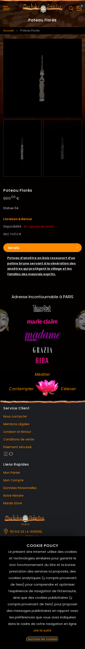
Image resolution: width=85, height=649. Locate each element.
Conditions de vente (18, 439)
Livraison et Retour (17, 432)
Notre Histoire (13, 495)
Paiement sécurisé (17, 447)
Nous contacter (15, 416)
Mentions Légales (16, 424)
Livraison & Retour (17, 219)
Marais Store (12, 503)
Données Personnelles (20, 488)
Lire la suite (42, 630)
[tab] (42, 247)
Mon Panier (11, 472)
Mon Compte (13, 480)
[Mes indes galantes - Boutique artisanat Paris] (43, 8)
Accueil (8, 30)
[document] (42, 592)
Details (13, 248)
